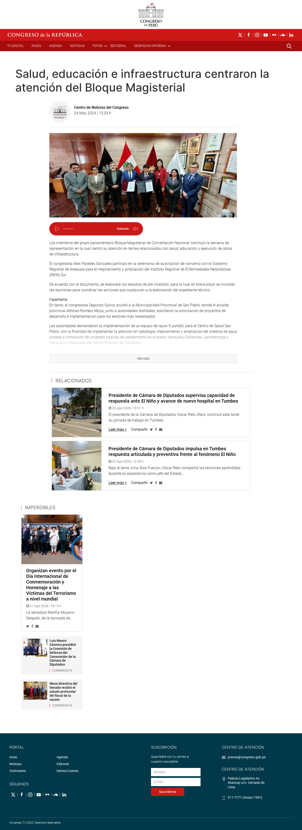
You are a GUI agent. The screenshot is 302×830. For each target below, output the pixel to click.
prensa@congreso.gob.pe (247, 757)
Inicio (13, 757)
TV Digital (15, 46)
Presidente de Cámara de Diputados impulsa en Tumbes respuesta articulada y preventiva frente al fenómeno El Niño (172, 451)
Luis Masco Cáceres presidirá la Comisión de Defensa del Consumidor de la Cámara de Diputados (63, 652)
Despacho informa (150, 46)
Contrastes (17, 771)
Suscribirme (167, 792)
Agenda (55, 46)
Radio (36, 46)
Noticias (77, 46)
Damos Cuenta (67, 771)
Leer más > (118, 429)
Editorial (118, 46)
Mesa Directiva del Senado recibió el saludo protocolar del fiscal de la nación (63, 691)
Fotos (97, 46)
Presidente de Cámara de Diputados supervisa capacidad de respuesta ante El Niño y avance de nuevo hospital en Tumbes (173, 398)
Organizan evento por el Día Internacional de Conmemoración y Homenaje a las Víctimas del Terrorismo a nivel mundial (51, 585)
